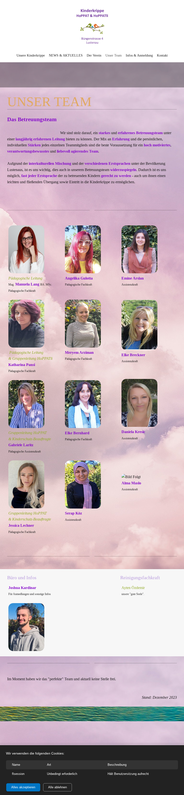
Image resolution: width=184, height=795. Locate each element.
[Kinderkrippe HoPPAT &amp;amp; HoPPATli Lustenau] (92, 26)
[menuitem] (31, 55)
